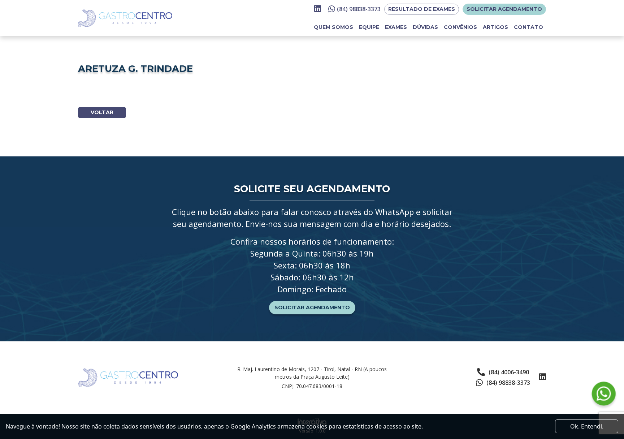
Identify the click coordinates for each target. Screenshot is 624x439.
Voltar (102, 112)
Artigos (495, 27)
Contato (528, 27)
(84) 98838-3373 (359, 9)
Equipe (369, 27)
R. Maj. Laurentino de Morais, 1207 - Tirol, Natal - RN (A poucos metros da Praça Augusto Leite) (312, 373)
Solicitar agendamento (504, 9)
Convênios (460, 27)
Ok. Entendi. (586, 426)
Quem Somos (333, 27)
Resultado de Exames (421, 9)
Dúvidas (425, 27)
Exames (396, 27)
